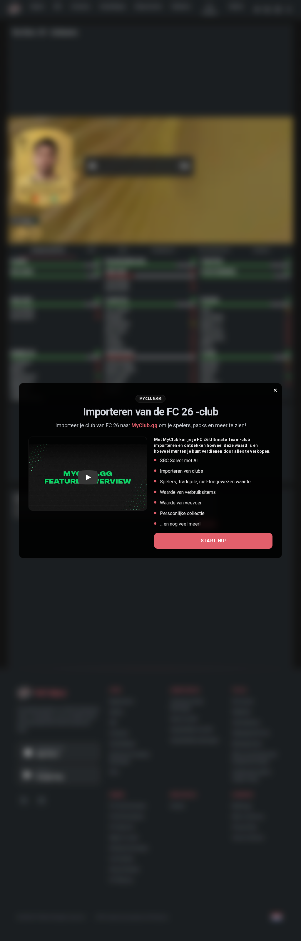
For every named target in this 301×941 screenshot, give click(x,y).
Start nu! (213, 540)
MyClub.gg (144, 425)
